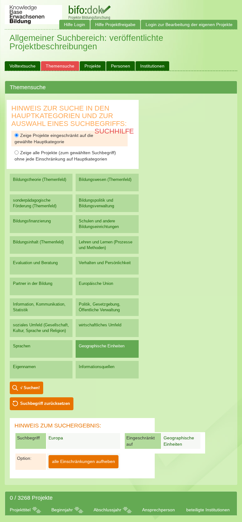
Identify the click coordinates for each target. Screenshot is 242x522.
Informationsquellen (96, 366)
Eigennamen (24, 366)
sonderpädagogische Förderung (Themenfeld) (34, 203)
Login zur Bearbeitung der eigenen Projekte (189, 24)
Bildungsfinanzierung (32, 221)
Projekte (92, 65)
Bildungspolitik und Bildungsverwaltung (96, 203)
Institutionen (152, 65)
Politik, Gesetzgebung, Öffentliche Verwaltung (99, 307)
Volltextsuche (22, 65)
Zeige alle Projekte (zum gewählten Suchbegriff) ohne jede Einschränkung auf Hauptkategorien (65, 155)
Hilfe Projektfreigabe (115, 24)
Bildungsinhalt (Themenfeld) (38, 242)
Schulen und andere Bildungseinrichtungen (99, 224)
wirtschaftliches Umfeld (100, 325)
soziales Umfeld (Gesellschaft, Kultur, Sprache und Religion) (41, 328)
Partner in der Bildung (32, 283)
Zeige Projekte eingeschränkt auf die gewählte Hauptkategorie (53, 138)
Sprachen (21, 346)
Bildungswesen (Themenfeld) (105, 179)
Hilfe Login (74, 24)
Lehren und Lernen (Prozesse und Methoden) (105, 245)
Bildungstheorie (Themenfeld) (39, 179)
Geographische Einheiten (101, 346)
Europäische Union (96, 283)
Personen (120, 65)
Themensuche (60, 65)
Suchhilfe (114, 131)
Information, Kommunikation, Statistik (39, 307)
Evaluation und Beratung (35, 262)
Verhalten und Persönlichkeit (105, 262)
